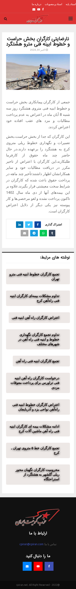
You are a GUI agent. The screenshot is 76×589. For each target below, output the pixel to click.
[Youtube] (38, 566)
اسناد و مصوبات (53, 4)
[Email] (27, 566)
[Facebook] (49, 566)
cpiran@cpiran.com (31, 544)
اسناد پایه (71, 4)
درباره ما (36, 4)
